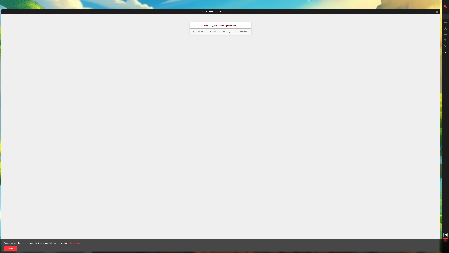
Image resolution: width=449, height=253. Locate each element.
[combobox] (445, 16)
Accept (10, 248)
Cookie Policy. (75, 243)
